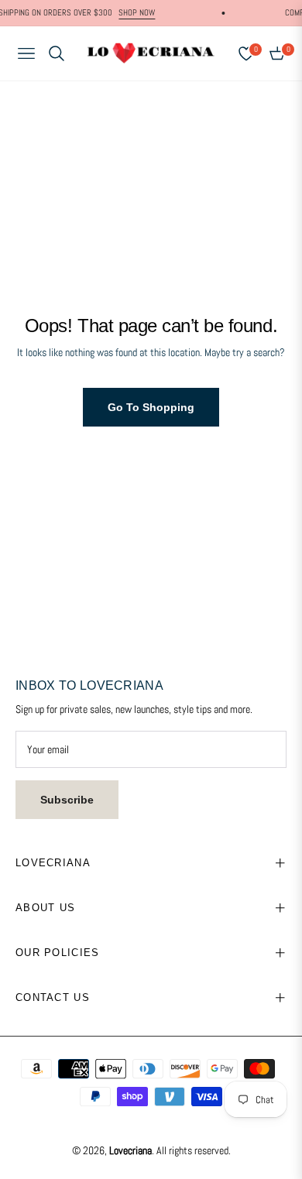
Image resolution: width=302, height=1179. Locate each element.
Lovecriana (130, 1150)
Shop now (131, 12)
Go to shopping (151, 407)
